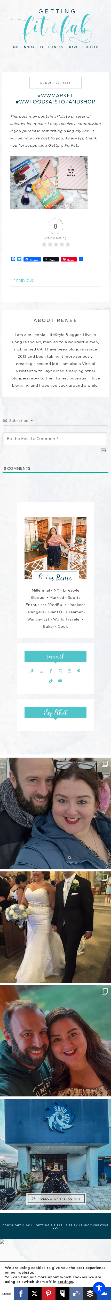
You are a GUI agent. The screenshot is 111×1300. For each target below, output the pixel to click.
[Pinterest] (49, 1293)
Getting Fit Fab (55, 27)
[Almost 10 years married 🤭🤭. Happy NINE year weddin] (55, 927)
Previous (25, 280)
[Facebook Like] (76, 1293)
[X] (35, 1293)
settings (65, 1282)
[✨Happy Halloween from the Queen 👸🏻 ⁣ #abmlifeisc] (55, 1154)
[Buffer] (90, 1293)
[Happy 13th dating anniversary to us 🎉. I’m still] (55, 813)
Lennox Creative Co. (80, 1226)
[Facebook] (21, 1293)
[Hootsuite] (62, 1293)
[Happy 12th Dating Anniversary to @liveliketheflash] (55, 1040)
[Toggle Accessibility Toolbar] (99, 1288)
